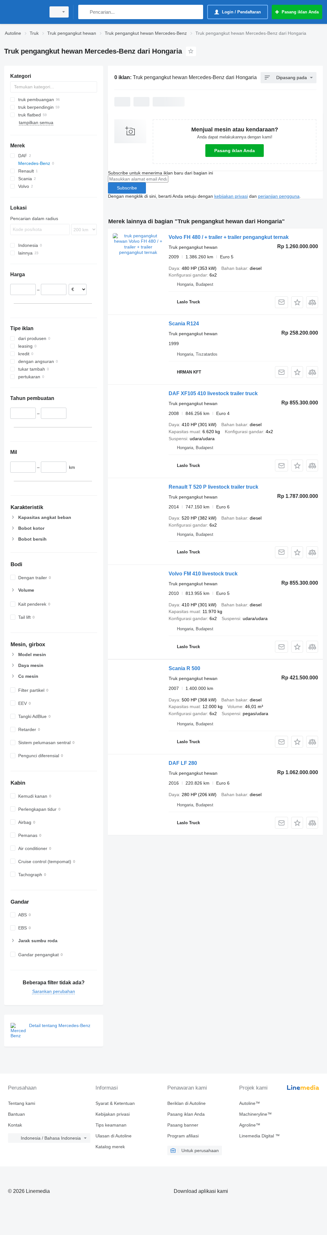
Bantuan (16, 1114)
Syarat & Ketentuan (115, 1103)
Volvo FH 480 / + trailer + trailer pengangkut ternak (229, 237)
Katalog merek (110, 1146)
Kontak (15, 1125)
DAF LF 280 (183, 763)
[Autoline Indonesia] (24, 12)
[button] (297, 302)
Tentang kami (21, 1103)
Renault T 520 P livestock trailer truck (213, 487)
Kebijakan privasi (112, 1114)
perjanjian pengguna (279, 196)
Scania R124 (184, 323)
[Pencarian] (84, 12)
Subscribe (127, 187)
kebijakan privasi (231, 196)
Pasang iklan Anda (234, 150)
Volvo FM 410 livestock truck (203, 573)
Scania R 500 (184, 668)
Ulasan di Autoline (113, 1135)
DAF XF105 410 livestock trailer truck (213, 393)
